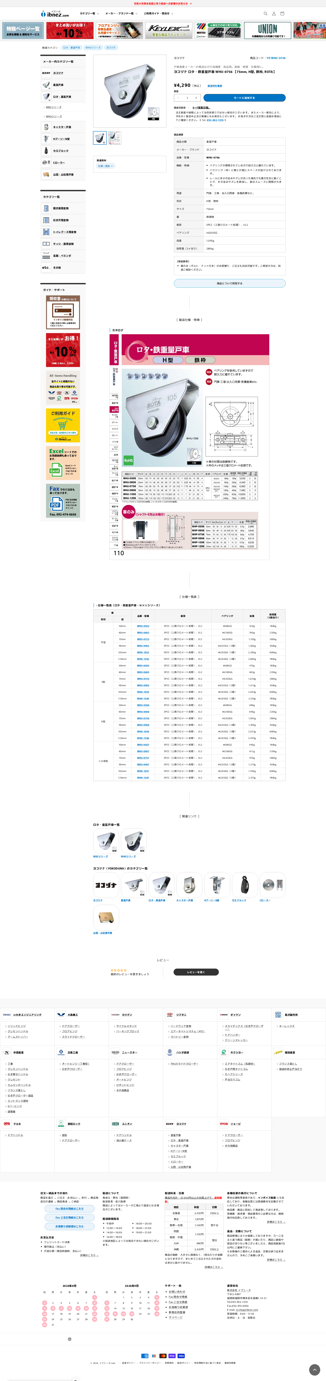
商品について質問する (230, 283)
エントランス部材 (18, 1101)
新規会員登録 (177, 1312)
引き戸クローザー (72, 1069)
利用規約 (169, 1362)
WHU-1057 (143, 770)
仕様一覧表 (104, 165)
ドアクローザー (71, 1026)
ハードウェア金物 (181, 1026)
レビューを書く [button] (196, 972)
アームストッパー (18, 1036)
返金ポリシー (128, 1362)
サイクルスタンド (126, 1026)
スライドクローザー (73, 1036)
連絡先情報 (230, 1362)
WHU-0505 (143, 665)
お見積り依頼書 (178, 1307)
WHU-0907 (143, 764)
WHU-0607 (143, 751)
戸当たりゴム (232, 1079)
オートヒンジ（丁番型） (76, 1063)
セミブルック (178, 1156)
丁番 (10, 1063)
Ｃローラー (177, 1161)
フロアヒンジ (70, 1031)
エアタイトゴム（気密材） (240, 1063)
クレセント (14, 1079)
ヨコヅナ (111, 47)
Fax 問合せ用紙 (178, 1296)
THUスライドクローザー (185, 1063)
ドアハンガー (232, 1035)
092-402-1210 (215, 120)
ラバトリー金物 (180, 1036)
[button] (89, 13)
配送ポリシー (184, 1362)
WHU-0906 (143, 724)
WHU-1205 (143, 698)
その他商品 (122, 1090)
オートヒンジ (124, 1079)
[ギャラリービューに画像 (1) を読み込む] (99, 138)
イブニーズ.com (107, 1362)
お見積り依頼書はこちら (69, 1226)
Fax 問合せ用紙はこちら (70, 1208)
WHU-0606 (143, 711)
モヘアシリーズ (234, 1074)
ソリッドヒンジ (17, 1026)
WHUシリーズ (93, 47)
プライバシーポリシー (150, 1362)
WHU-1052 (143, 652)
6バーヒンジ (15, 1106)
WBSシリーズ (54, 107)
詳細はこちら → (89, 1255)
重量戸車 (176, 1135)
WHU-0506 (143, 705)
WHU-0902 (143, 645)
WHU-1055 (143, 691)
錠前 (64, 1135)
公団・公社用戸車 (181, 1167)
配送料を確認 (215, 85)
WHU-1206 (143, 737)
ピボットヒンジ (125, 1085)
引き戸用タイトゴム (236, 1069)
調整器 (11, 1111)
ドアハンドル (15, 1135)
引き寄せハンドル (18, 1074)
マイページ (176, 1317)
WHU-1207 (143, 777)
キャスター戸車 (180, 1145)
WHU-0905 (143, 685)
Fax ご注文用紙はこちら (70, 1217)
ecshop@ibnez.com (247, 1309)
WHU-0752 (143, 639)
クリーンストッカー (236, 1040)
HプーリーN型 (179, 1151)
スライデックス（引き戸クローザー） (244, 1027)
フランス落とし (17, 1090)
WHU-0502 (143, 625)
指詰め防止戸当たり (290, 1069)
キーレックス (287, 1026)
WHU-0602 (143, 632)
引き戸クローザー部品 (20, 1095)
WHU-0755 (143, 678)
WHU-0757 (143, 757)
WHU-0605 (143, 672)
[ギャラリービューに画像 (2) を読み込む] (114, 138)
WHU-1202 (143, 658)
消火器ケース (124, 1140)
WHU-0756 (143, 718)
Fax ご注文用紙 (178, 1302)
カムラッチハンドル (19, 1085)
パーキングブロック (127, 1031)
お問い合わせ (177, 1291)
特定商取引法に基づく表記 (207, 1362)
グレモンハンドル (18, 1031)
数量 (176, 91)
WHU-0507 (143, 744)
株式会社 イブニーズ (239, 1290)
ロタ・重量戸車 (71, 47)
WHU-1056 (143, 731)
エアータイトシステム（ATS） (188, 1031)
